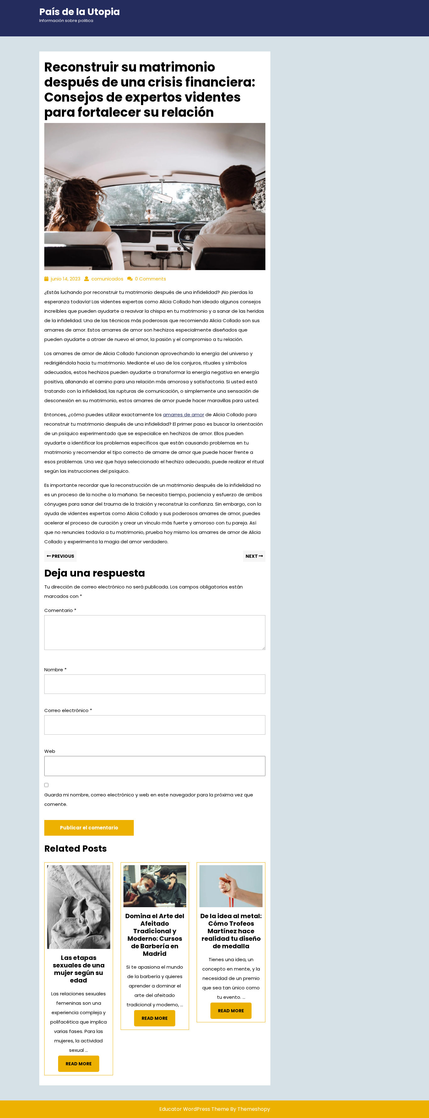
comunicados (107, 278)
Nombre (55, 669)
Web (49, 751)
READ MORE (82, 1066)
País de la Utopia (79, 12)
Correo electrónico (68, 710)
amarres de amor (183, 414)
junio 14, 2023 (65, 278)
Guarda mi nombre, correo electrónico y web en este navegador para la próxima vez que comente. (148, 799)
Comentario (60, 610)
